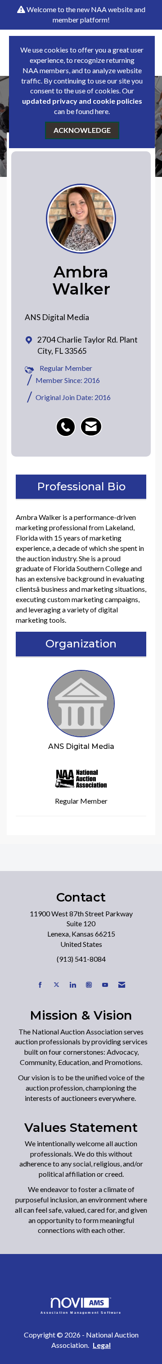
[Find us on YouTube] (105, 985)
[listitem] (68, 422)
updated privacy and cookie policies (82, 101)
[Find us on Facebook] (40, 985)
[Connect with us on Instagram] (88, 985)
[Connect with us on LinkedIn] (72, 985)
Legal (102, 1345)
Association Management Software (81, 1312)
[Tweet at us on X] (56, 985)
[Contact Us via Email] (122, 985)
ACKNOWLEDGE (82, 130)
